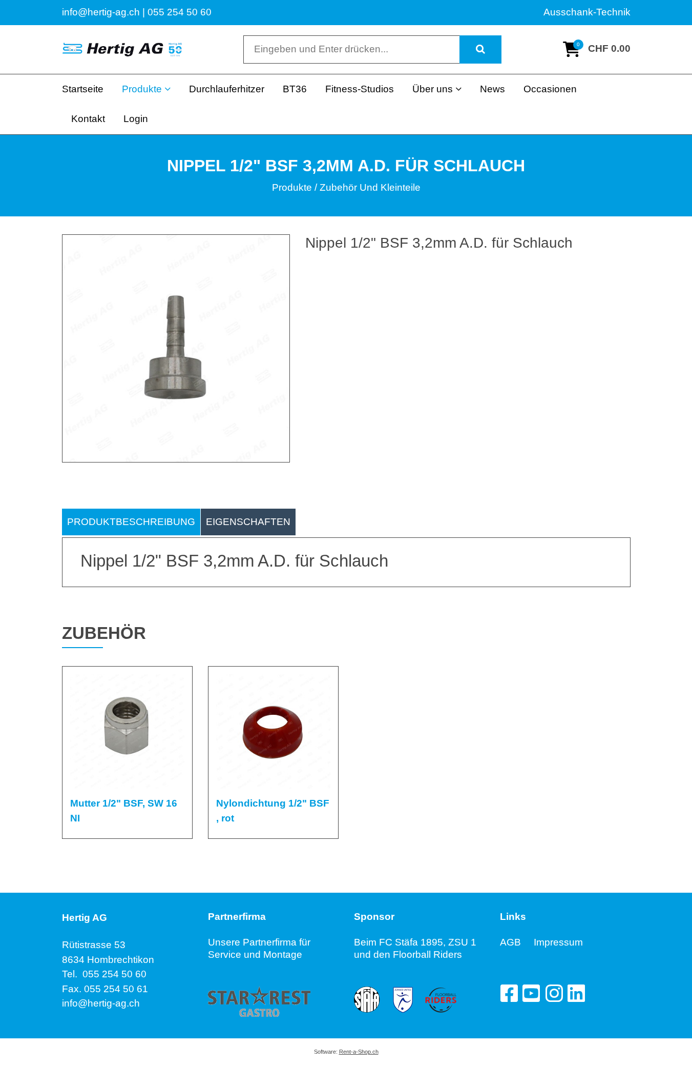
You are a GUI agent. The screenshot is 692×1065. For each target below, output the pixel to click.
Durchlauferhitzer (226, 89)
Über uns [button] (432, 89)
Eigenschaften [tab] (248, 521)
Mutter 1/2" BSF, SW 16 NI (123, 810)
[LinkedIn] (576, 993)
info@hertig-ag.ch (101, 1003)
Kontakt (88, 118)
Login (135, 118)
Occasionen (550, 89)
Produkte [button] (142, 89)
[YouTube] (531, 993)
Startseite (82, 89)
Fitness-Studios (359, 89)
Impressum (558, 942)
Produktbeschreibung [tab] (131, 521)
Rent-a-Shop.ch (359, 1052)
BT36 (295, 89)
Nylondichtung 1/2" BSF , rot (272, 810)
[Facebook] (508, 993)
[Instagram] (553, 993)
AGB (517, 942)
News (492, 89)
